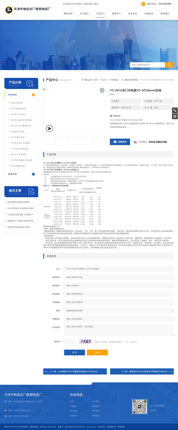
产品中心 (100, 13)
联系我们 (165, 13)
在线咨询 (122, 142)
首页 (95, 80)
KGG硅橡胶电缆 (18, 166)
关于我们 (84, 13)
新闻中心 (116, 13)
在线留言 (148, 13)
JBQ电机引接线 (17, 131)
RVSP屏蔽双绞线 (18, 108)
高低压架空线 (16, 103)
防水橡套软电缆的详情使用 (19, 202)
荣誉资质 (95, 411)
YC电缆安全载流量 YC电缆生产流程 (22, 215)
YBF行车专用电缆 (18, 154)
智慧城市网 (111, 427)
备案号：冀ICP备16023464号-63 (71, 427)
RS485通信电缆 (17, 137)
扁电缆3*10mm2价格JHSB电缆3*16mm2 (148, 371)
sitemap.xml (91, 427)
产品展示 (73, 406)
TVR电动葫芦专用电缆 (20, 143)
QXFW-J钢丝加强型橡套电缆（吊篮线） (22, 120)
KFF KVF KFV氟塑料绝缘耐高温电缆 (22, 126)
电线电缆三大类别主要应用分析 (20, 221)
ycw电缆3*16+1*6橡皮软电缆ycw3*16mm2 (77, 371)
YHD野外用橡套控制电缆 (21, 160)
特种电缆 (12, 95)
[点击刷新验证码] (85, 341)
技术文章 (132, 13)
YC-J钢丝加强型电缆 (20, 149)
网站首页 (68, 13)
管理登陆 (121, 427)
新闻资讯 (95, 406)
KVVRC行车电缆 (18, 114)
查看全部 (12, 174)
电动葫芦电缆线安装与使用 (19, 227)
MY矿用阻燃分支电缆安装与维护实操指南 (22, 208)
